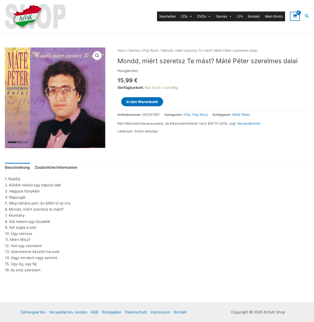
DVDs (201, 16)
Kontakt (254, 16)
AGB (94, 312)
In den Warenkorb (142, 101)
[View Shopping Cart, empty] (295, 16)
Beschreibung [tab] (17, 167)
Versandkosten (249, 123)
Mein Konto (274, 16)
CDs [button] (184, 16)
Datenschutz (136, 312)
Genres (134, 50)
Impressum (160, 312)
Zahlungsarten (33, 312)
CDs (187, 115)
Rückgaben (111, 312)
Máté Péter (241, 115)
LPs (240, 16)
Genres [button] (221, 16)
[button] (97, 55)
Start (121, 50)
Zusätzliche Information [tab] (56, 167)
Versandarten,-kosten (68, 312)
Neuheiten (167, 16)
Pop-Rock (151, 50)
